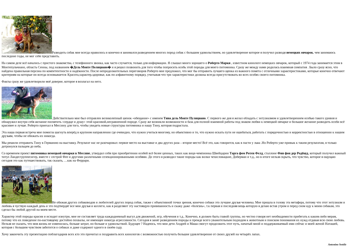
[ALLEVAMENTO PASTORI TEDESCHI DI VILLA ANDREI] (27, 52)
